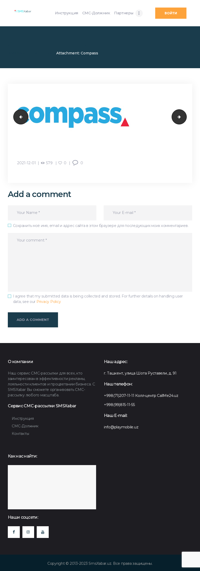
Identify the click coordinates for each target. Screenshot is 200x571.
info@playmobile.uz (121, 427)
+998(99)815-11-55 (119, 404)
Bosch (19, 117)
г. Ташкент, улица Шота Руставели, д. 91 (140, 373)
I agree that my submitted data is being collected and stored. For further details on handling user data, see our (98, 299)
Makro (185, 117)
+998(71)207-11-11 (119, 395)
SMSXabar (17, 53)
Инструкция (23, 418)
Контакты (20, 433)
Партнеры (42, 53)
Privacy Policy (48, 301)
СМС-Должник (25, 426)
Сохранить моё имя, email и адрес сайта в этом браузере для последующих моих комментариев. (100, 225)
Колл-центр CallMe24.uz (156, 395)
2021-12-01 (26, 163)
